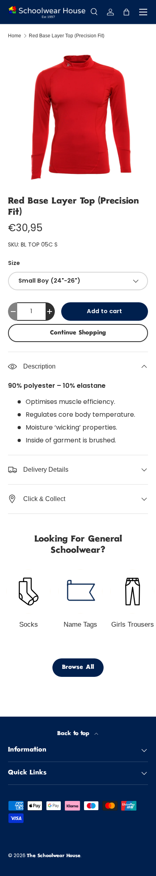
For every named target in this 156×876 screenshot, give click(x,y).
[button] (126, 12)
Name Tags (80, 624)
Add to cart (104, 311)
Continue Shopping (78, 333)
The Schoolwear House (53, 856)
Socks (28, 624)
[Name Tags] (80, 591)
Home (14, 35)
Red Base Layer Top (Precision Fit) (66, 35)
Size (14, 263)
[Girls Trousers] (132, 591)
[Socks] (28, 591)
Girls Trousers (132, 624)
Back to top (74, 734)
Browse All (78, 667)
